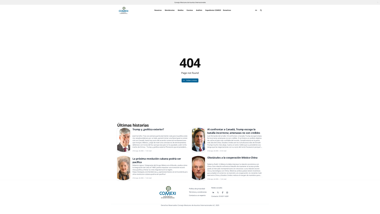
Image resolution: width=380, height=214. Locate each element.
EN (256, 10)
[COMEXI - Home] (123, 10)
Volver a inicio (191, 80)
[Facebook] (222, 192)
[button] (158, 10)
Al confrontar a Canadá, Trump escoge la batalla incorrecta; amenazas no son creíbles (233, 131)
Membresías (170, 10)
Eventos (190, 10)
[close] (377, 2)
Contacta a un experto (197, 195)
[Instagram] (227, 192)
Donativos (227, 10)
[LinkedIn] (213, 192)
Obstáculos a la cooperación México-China (232, 157)
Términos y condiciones (198, 192)
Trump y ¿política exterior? (148, 129)
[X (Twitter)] (218, 192)
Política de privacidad (197, 189)
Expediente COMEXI (213, 10)
